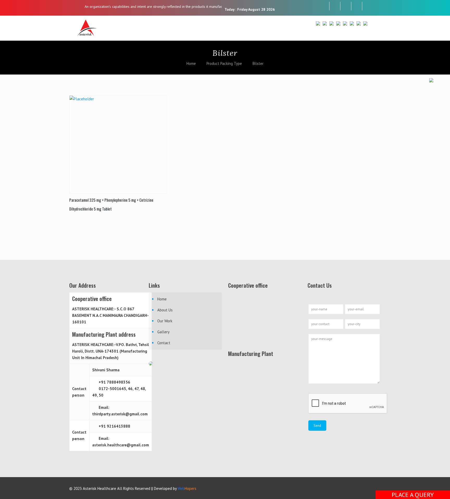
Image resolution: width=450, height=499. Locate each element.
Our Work (164, 320)
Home (191, 63)
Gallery (163, 331)
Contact (163, 342)
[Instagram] (356, 5)
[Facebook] (324, 5)
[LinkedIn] (345, 5)
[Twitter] (335, 5)
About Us (165, 309)
